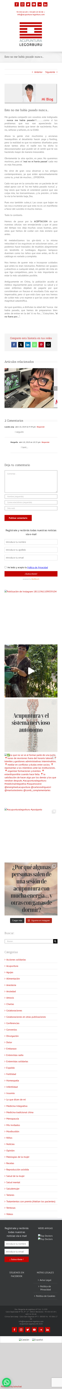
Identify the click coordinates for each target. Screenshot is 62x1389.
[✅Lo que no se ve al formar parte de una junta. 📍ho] (31, 779)
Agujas (9, 972)
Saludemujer (12, 1188)
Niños (9, 1137)
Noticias (10, 1144)
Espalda (10, 1067)
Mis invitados (13, 1125)
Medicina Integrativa (16, 1105)
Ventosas (10, 1207)
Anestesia (11, 985)
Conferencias (12, 1023)
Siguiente (50, 71)
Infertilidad (12, 1086)
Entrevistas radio (14, 1055)
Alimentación (13, 978)
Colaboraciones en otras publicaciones (26, 1016)
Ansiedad (11, 991)
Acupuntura (12, 965)
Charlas (10, 1004)
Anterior (38, 71)
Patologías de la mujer (17, 1156)
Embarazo (11, 1048)
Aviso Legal (45, 1283)
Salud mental (13, 1182)
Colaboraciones (14, 1010)
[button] (6, 1382)
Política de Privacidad (45, 1292)
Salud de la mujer (15, 1175)
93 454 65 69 (22, 12)
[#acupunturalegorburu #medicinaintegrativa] (31, 725)
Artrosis (10, 997)
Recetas (10, 1163)
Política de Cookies (45, 1299)
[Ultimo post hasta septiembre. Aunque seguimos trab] (31, 670)
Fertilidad (11, 1074)
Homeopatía (12, 1080)
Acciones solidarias (16, 959)
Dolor (9, 1042)
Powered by (11, 1386)
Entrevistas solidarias (17, 1061)
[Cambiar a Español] (38, 1343)
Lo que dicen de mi (16, 1099)
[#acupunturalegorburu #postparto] (31, 834)
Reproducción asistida (17, 1169)
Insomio (10, 1093)
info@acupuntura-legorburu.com (31, 14)
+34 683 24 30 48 (36, 12)
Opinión (10, 1150)
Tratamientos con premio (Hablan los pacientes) (30, 1201)
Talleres (10, 1194)
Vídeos (9, 1214)
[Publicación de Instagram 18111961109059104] (31, 616)
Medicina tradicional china (19, 1112)
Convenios (11, 1029)
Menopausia (12, 1118)
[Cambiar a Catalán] (24, 1343)
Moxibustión (12, 1131)
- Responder (40, 427)
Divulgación (12, 1035)
